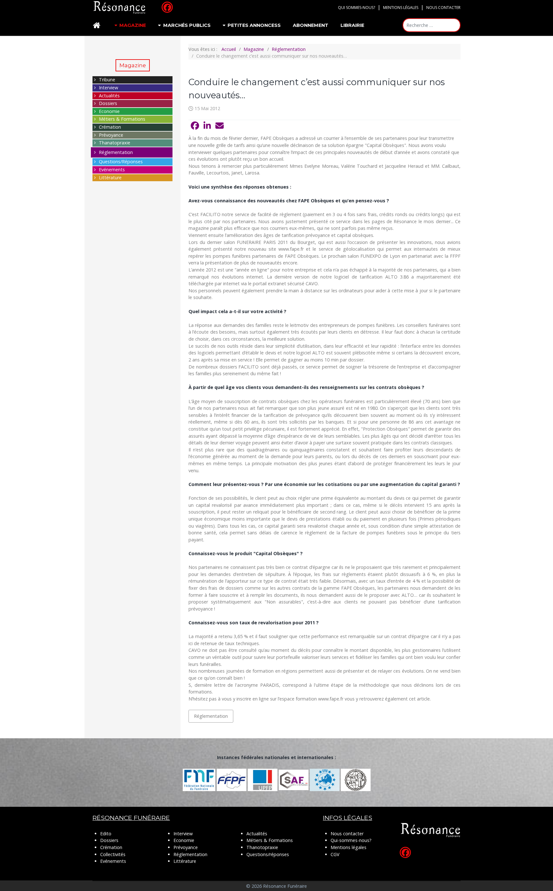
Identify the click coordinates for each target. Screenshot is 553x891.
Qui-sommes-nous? (351, 840)
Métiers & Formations (122, 119)
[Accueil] (97, 25)
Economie (109, 111)
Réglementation (116, 152)
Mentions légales (400, 7)
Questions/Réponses (121, 161)
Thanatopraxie (114, 143)
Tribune (107, 80)
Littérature (110, 177)
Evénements (112, 169)
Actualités (109, 96)
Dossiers (108, 103)
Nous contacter (443, 7)
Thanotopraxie (262, 847)
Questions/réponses (267, 854)
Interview (108, 88)
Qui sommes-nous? (356, 7)
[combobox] (432, 25)
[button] (195, 126)
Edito (105, 833)
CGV (335, 854)
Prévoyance (111, 135)
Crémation (110, 127)
